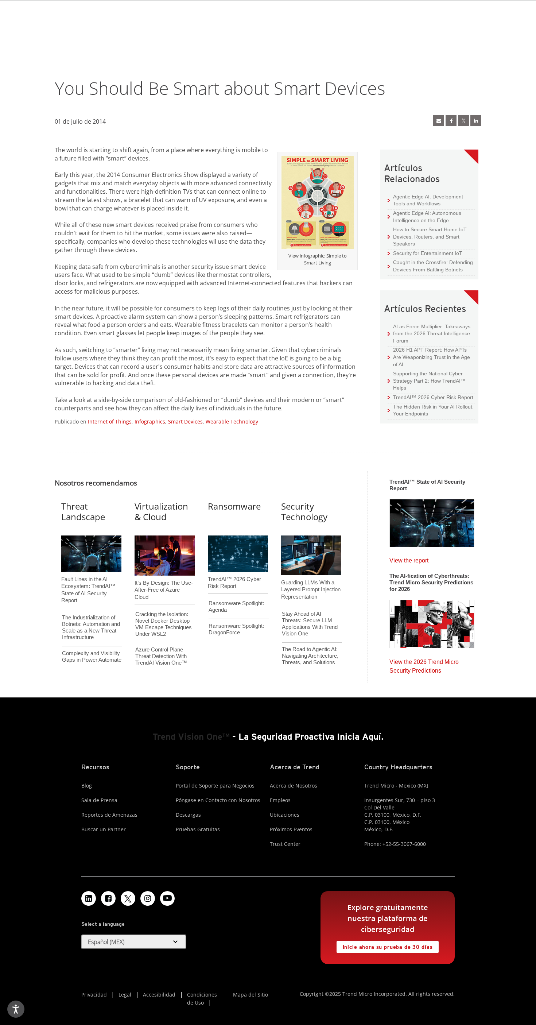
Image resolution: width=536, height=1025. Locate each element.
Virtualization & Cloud (161, 511)
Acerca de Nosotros (293, 785)
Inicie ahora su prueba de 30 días (385, 945)
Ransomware (234, 506)
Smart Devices (185, 421)
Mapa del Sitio (250, 994)
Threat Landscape (83, 511)
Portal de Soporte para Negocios (215, 785)
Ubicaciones (284, 814)
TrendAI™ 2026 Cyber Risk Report (433, 397)
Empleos (280, 800)
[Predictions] (431, 621)
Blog (86, 785)
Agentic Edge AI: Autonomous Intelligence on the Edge (424, 216)
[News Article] (438, 120)
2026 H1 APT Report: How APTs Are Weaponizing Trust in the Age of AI (429, 357)
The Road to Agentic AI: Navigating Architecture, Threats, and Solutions (310, 655)
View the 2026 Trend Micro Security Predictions (424, 664)
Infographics (150, 421)
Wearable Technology (232, 421)
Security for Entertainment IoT (425, 253)
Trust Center (285, 843)
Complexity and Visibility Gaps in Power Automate (91, 656)
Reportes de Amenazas (109, 814)
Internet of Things (110, 421)
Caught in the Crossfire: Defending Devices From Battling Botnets (430, 265)
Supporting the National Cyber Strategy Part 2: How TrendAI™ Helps (427, 380)
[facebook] (451, 120)
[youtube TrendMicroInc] (167, 898)
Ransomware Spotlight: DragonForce (236, 629)
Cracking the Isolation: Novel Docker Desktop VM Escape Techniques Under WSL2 (163, 624)
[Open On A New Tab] (317, 203)
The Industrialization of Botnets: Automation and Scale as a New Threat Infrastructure (91, 627)
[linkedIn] (475, 120)
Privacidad (94, 994)
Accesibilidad (159, 994)
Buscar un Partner (103, 829)
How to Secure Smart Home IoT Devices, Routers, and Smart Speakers (427, 236)
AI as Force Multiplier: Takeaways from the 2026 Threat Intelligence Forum (429, 333)
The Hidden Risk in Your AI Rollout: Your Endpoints (431, 410)
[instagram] (147, 898)
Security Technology (304, 511)
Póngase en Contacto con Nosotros (218, 800)
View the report (408, 559)
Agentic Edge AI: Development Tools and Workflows (425, 200)
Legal (125, 994)
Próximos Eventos (291, 829)
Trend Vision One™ (191, 736)
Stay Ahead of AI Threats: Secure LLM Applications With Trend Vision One (310, 624)
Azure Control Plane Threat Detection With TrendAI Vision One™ (161, 656)
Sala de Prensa (99, 800)
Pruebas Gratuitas (198, 829)
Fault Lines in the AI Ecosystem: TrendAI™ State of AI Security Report (88, 578)
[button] (133, 942)
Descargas (188, 814)
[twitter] (463, 120)
